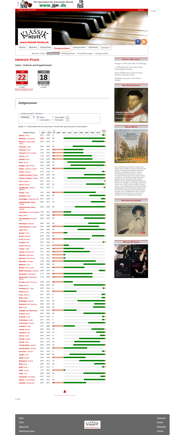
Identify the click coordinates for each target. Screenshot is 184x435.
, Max (24, 333)
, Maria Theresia (28, 282)
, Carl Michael (27, 380)
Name (42, 117)
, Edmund (25, 172)
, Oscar (24, 336)
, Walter (23, 298)
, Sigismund (27, 274)
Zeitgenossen (101, 53)
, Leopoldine (27, 139)
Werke (18, 90)
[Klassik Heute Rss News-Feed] (144, 44)
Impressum (161, 418)
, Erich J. (24, 367)
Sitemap (141, 10)
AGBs (21, 422)
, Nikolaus (25, 246)
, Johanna (29, 271)
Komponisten (62, 48)
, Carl (23, 156)
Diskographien (68, 53)
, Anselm (27, 227)
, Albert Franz (27, 166)
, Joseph (27, 203)
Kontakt (160, 422)
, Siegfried (24, 181)
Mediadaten (161, 427)
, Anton (25, 147)
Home (22, 47)
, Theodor (26, 352)
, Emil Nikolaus (28, 304)
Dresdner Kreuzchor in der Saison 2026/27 (128, 79)
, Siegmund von (29, 199)
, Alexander (27, 377)
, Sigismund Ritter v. (28, 278)
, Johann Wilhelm (27, 189)
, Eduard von (26, 252)
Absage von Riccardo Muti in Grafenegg (130, 63)
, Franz (24, 150)
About (21, 418)
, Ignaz (24, 292)
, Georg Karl (26, 383)
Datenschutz (24, 427)
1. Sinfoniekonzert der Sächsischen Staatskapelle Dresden (129, 68)
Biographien (53, 53)
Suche (105, 47)
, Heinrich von (28, 219)
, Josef (24, 249)
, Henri (23, 215)
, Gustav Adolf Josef (27, 143)
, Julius (24, 135)
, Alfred (25, 196)
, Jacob (23, 162)
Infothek (93, 47)
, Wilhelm (24, 236)
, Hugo (23, 364)
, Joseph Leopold (28, 169)
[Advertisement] (46, 405)
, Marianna (26, 255)
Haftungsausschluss (27, 431)
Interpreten (79, 47)
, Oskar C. (24, 295)
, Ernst (23, 285)
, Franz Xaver (26, 268)
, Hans (23, 307)
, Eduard (24, 330)
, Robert (24, 185)
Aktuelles (45, 47)
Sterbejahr (59, 120)
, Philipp (28, 175)
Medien (33, 47)
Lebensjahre (44, 120)
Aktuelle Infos (38, 53)
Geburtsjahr (60, 117)
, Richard (26, 224)
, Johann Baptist (29, 212)
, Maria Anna (27, 258)
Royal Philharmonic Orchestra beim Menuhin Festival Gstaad (128, 74)
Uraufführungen (85, 53)
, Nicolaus (24, 239)
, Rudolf (26, 361)
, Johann (26, 323)
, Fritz (24, 242)
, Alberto (26, 301)
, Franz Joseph (27, 153)
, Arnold (26, 320)
